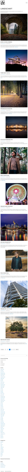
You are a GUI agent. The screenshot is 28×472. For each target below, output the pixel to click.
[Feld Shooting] (16, 261)
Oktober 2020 (2, 414)
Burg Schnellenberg (6, 42)
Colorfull (2, 362)
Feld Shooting (5, 273)
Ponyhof (2, 361)
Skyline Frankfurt (6, 242)
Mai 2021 (2, 405)
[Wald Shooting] (14, 160)
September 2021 (3, 400)
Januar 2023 (2, 383)
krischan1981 (3, 43)
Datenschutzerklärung (8, 471)
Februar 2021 (2, 409)
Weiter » (17, 349)
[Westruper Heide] (16, 327)
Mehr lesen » (10, 113)
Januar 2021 (2, 410)
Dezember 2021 (3, 396)
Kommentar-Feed (3, 465)
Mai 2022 (2, 391)
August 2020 (2, 415)
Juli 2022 (2, 388)
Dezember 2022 (3, 384)
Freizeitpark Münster (7, 206)
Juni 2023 (2, 379)
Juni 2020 (2, 418)
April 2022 (2, 392)
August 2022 (2, 387)
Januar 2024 (2, 371)
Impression (2, 447)
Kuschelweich (2, 365)
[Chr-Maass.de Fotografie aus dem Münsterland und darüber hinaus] (3, 3)
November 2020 (3, 413)
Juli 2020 (2, 417)
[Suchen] (26, 355)
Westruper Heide (5, 339)
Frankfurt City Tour (6, 309)
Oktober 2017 (2, 432)
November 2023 (3, 374)
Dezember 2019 (3, 423)
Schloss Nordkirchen (7, 139)
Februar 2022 (2, 393)
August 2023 (2, 378)
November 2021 (3, 397)
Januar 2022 (2, 395)
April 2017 (2, 436)
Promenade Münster (6, 108)
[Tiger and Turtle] (16, 60)
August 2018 (2, 428)
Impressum (2, 471)
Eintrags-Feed (2, 464)
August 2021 (2, 401)
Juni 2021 (2, 404)
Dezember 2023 (3, 373)
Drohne (2, 444)
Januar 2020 (2, 422)
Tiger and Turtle (5, 73)
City (1, 443)
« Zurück (2, 349)
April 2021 (2, 406)
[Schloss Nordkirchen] (16, 127)
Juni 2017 (2, 435)
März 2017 (2, 437)
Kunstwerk (2, 449)
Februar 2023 (2, 382)
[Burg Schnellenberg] (14, 27)
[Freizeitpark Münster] (16, 194)
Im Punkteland (3, 363)
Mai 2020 (2, 419)
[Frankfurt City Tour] (14, 294)
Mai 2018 (2, 431)
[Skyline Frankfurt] (14, 227)
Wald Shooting (5, 175)
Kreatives (2, 448)
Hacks (1, 445)
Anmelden (2, 463)
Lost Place (2, 452)
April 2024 (2, 370)
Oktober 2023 (2, 375)
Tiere (1, 456)
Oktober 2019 (2, 426)
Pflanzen (2, 454)
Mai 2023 (2, 380)
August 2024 (2, 369)
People (1, 453)
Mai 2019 (2, 427)
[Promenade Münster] (14, 93)
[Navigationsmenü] (26, 2)
